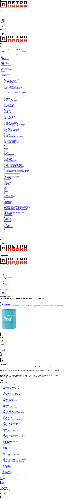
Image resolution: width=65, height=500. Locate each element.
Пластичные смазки (43, 305)
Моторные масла (3, 305)
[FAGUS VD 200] (8, 329)
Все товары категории (4, 377)
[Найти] (1, 10)
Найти (1, 495)
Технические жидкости (50, 305)
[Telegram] (10, 296)
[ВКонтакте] (1, 296)
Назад (6, 275)
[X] (5, 296)
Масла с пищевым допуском (35, 305)
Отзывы (3, 350)
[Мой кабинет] (0, 253)
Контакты (2, 483)
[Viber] (6, 296)
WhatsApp (4, 34)
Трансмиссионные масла (10, 305)
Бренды (1, 480)
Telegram (3, 33)
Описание (4, 349)
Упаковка (55, 305)
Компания (2, 482)
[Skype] (9, 296)
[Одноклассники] (2, 296)
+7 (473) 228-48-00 (4, 19)
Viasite (5, 493)
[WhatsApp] (7, 296)
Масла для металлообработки (26, 305)
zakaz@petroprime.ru (4, 489)
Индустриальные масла (18, 305)
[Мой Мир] (3, 296)
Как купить (4, 351)
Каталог (1, 479)
